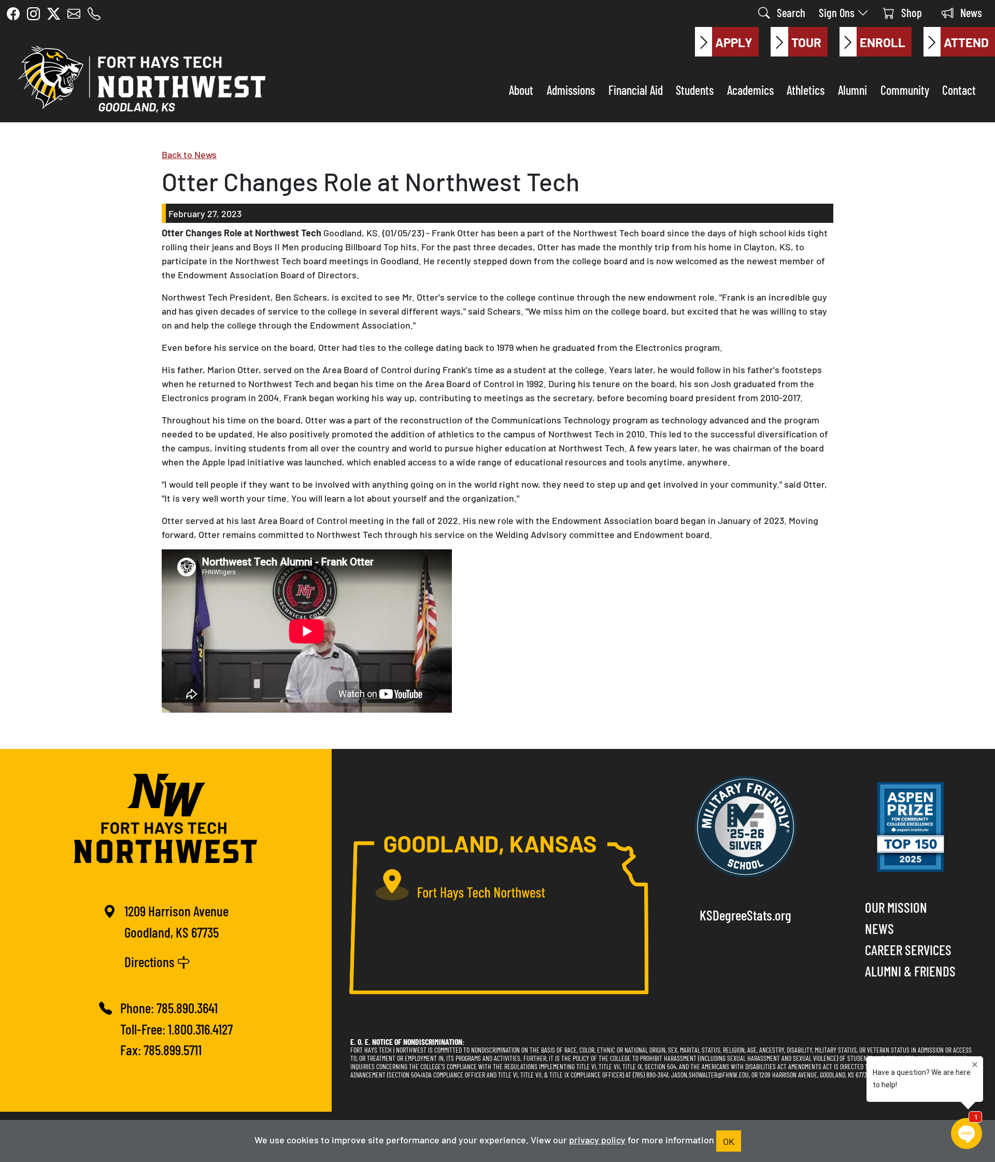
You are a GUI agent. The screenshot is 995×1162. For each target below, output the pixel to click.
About (521, 89)
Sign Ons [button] (838, 12)
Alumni (852, 89)
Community (904, 89)
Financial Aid (635, 89)
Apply (733, 42)
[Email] (74, 13)
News (970, 12)
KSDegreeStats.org (745, 914)
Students (695, 89)
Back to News (189, 154)
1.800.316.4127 (200, 1028)
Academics (750, 89)
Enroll (882, 42)
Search (789, 12)
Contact (959, 89)
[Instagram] (33, 13)
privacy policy (597, 1139)
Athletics (806, 89)
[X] (54, 13)
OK (728, 1141)
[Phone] (94, 13)
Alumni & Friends (910, 970)
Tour (806, 42)
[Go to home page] (138, 77)
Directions (150, 961)
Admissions (571, 89)
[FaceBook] (13, 13)
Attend (966, 42)
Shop (910, 12)
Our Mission (896, 907)
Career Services (908, 949)
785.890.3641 (187, 1007)
